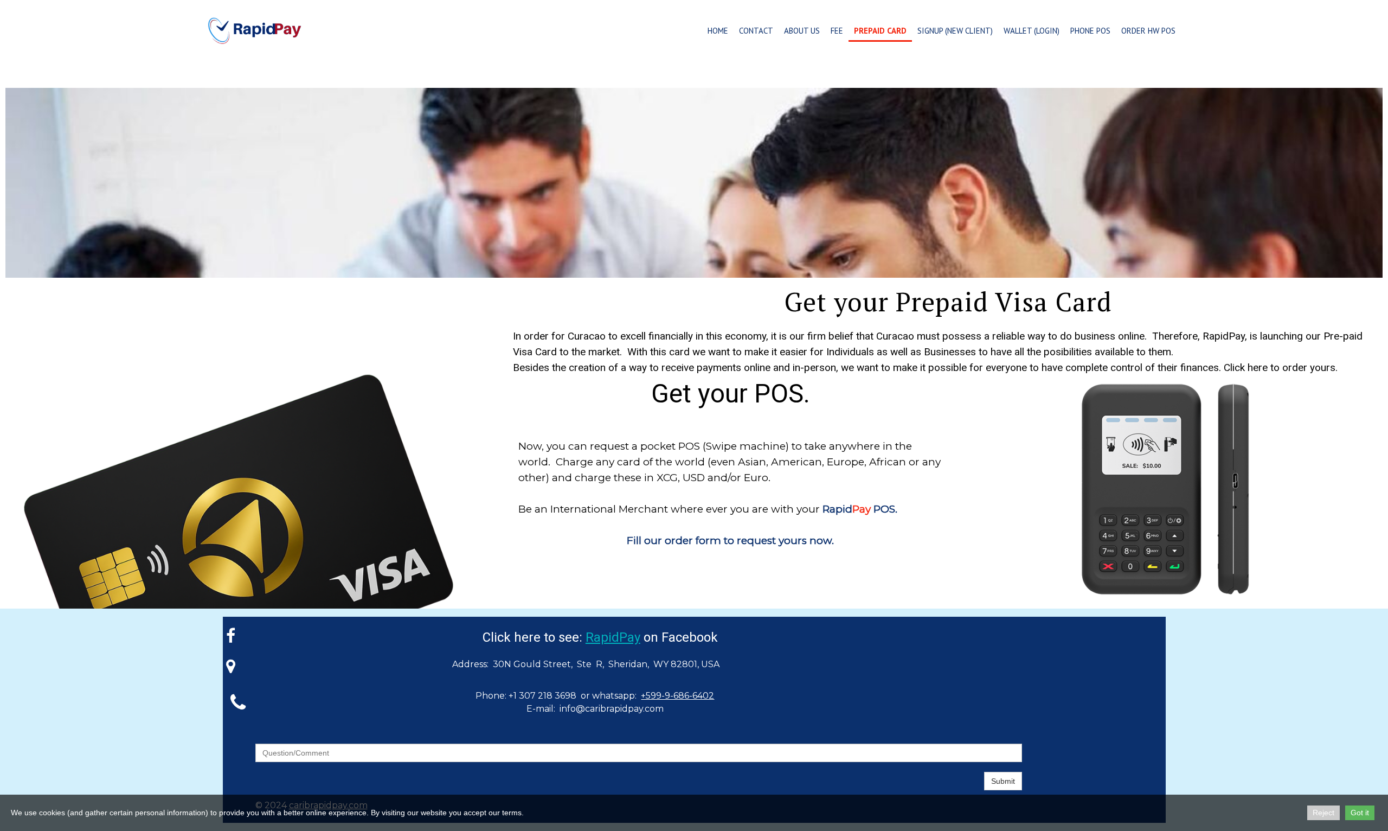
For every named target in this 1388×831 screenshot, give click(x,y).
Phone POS (1090, 30)
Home (718, 30)
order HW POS (1148, 30)
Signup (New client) (955, 30)
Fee (837, 30)
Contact (756, 30)
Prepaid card (880, 30)
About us (802, 30)
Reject (1323, 812)
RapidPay (613, 637)
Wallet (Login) (1031, 30)
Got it (1360, 812)
